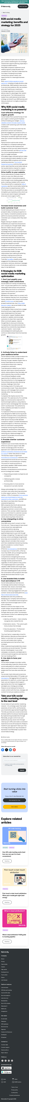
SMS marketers (4, 1024)
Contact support (5, 1047)
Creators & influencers (6, 1032)
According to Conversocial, (9, 457)
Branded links (4, 1000)
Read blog (7, 861)
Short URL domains (5, 1003)
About (2, 959)
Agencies (3, 1029)
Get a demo (14, 806)
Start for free (23, 6)
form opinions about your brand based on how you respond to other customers (14, 497)
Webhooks (3, 1008)
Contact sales (4, 1044)
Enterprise (3, 1037)
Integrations (4, 1011)
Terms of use (14, 1087)
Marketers (3, 1021)
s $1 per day (22, 150)
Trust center (4, 974)
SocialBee (10, 259)
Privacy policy (14, 1090)
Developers (4, 1034)
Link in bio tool (4, 998)
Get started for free (14, 800)
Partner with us (5, 1050)
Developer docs (5, 972)
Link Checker (4, 980)
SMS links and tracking (6, 990)
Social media (4, 1018)
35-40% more (9, 301)
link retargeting (12, 549)
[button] (2, 6)
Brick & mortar (4, 1026)
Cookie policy (14, 1092)
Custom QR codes (5, 992)
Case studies (4, 964)
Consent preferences (14, 1095)
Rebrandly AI (4, 1006)
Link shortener (4, 987)
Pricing (2, 961)
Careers (3, 966)
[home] (6, 6)
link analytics (5, 678)
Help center (4, 969)
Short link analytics (5, 995)
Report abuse (4, 1052)
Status (2, 977)
